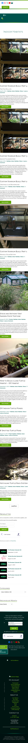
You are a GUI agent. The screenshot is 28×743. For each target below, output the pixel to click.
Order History (15, 687)
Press (15, 703)
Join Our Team (15, 701)
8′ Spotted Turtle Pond (10, 430)
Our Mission (15, 698)
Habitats (9, 91)
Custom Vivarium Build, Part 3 (13, 156)
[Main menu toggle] (4, 15)
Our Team (15, 699)
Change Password (15, 690)
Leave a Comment (8, 321)
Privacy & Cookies (15, 708)
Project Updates (12, 433)
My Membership (15, 686)
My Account (15, 683)
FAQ (15, 705)
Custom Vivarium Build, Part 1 (13, 251)
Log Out (15, 691)
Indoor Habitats (15, 91)
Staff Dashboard (14, 729)
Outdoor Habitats (13, 319)
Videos (21, 91)
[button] (5, 7)
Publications (15, 702)
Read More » (5, 107)
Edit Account (15, 688)
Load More (14, 506)
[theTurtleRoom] (14, 667)
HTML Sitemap (15, 709)
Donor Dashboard (15, 684)
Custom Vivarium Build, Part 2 (13, 181)
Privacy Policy (13, 540)
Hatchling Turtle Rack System (14, 483)
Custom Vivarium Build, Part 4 (13, 86)
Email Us (14, 716)
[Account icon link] (2, 18)
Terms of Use (15, 706)
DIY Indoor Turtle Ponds (11, 408)
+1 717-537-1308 (14, 717)
